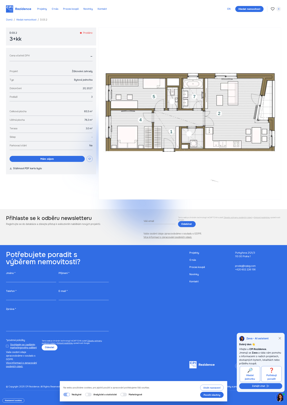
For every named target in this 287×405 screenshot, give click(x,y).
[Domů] (18, 9)
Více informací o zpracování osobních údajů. (168, 237)
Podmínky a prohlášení (233, 386)
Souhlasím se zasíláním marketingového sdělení (23, 346)
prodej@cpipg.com (245, 266)
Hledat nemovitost (26, 19)
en (228, 8)
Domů (9, 19)
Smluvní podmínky (262, 217)
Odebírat (187, 224)
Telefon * (11, 291)
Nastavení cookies (13, 400)
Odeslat (49, 347)
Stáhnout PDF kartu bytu (27, 168)
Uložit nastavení (211, 387)
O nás (55, 8)
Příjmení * (64, 273)
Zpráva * (11, 309)
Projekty (42, 8)
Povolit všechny (212, 395)
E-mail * (63, 291)
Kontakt (102, 8)
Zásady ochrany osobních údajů (238, 217)
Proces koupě (71, 8)
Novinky (88, 8)
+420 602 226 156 (245, 269)
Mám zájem (47, 159)
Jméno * (10, 273)
